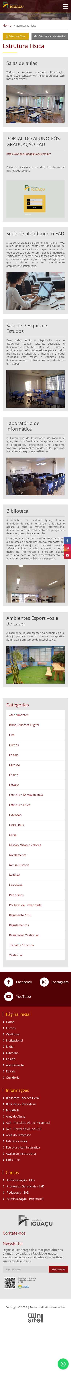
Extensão (15, 815)
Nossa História (19, 865)
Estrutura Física (17, 36)
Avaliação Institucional (21, 1154)
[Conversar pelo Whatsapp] (63, 1363)
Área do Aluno (15, 1116)
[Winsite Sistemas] (35, 1318)
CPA (12, 735)
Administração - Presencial (24, 1199)
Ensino (13, 775)
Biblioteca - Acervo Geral (23, 1098)
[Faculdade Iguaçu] (21, 5)
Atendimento (15, 1065)
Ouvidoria (16, 885)
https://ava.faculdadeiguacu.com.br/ (28, 154)
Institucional (14, 1040)
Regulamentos (19, 925)
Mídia (13, 835)
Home (7, 25)
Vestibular (16, 955)
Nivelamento (18, 855)
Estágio (14, 785)
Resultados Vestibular (24, 935)
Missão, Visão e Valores (25, 845)
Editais (13, 755)
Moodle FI (12, 1110)
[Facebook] (67, 540)
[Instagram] (67, 547)
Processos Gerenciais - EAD (25, 1186)
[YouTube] (67, 555)
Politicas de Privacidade (25, 905)
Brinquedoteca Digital (24, 725)
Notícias (14, 875)
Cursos (14, 745)
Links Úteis (16, 825)
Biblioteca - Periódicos (21, 1104)
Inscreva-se (58, 1269)
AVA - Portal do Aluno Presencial (28, 1123)
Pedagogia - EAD (17, 1193)
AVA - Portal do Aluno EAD (24, 1129)
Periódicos (16, 895)
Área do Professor (18, 1135)
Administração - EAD (20, 1180)
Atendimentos (19, 715)
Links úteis (13, 1160)
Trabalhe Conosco (21, 945)
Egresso (14, 765)
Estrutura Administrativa (51, 36)
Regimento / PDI (20, 915)
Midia (9, 1047)
